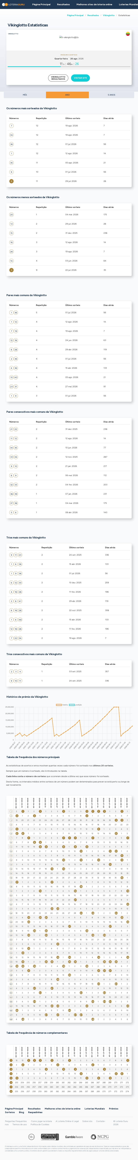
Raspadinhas (35, 1112)
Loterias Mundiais (95, 1108)
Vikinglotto (109, 15)
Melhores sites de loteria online (94, 4)
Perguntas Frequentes (16, 1121)
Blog (21, 1112)
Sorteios (10, 1112)
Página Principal (75, 15)
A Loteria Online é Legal (67, 1121)
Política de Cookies (40, 1124)
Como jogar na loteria (41, 1121)
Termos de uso (19, 1124)
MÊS (25, 95)
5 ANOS (111, 95)
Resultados (93, 15)
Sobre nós (87, 1121)
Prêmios (113, 1108)
